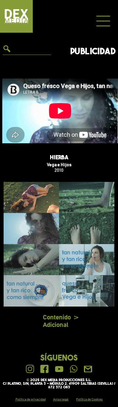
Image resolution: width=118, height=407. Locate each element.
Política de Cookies (89, 399)
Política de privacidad (30, 399)
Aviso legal (61, 399)
